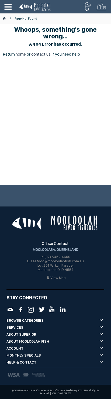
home (21, 54)
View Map (58, 277)
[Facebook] (20, 309)
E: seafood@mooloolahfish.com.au (55, 261)
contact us (41, 54)
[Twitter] (41, 309)
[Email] (10, 309)
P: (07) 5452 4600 (55, 257)
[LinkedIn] (62, 309)
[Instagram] (31, 309)
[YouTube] (52, 309)
